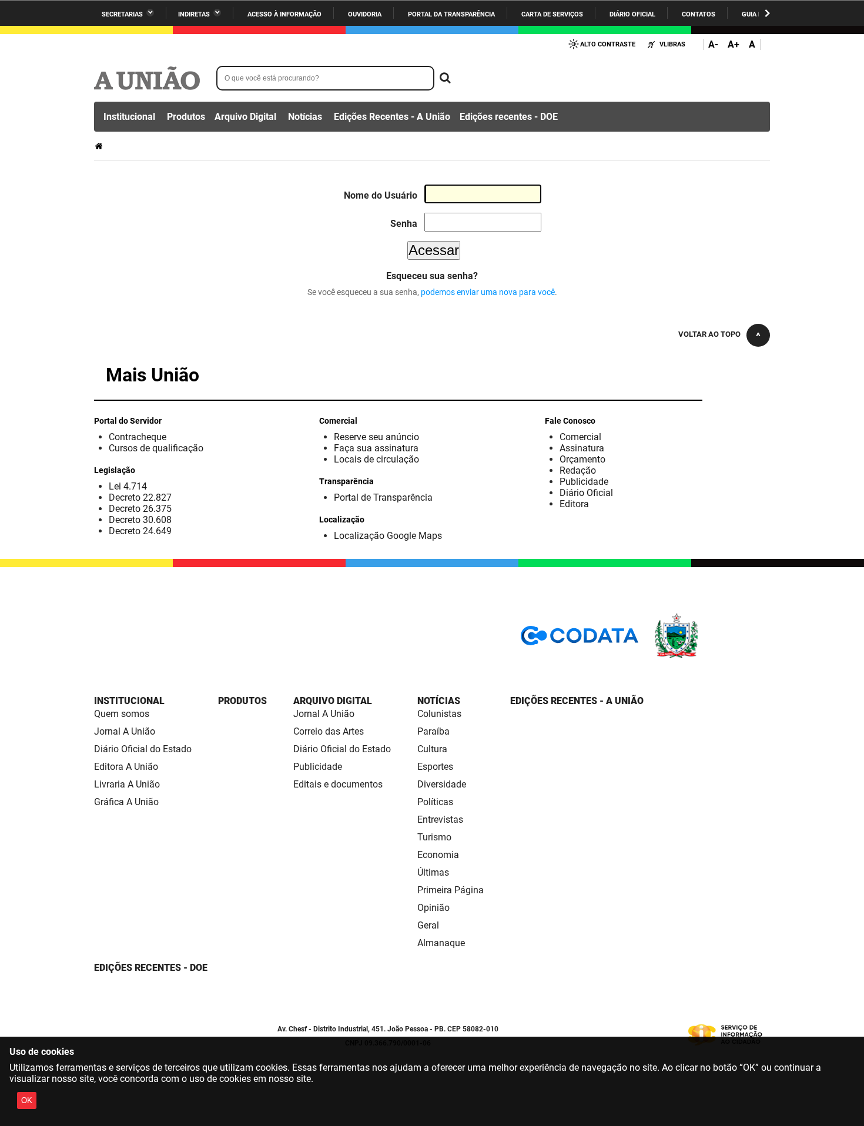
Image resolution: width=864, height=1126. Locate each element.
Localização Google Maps (388, 535)
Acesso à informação (284, 14)
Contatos (698, 14)
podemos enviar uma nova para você (488, 292)
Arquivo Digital (245, 116)
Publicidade (584, 481)
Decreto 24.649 (140, 531)
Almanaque (441, 943)
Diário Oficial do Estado (143, 749)
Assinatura (582, 448)
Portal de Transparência (383, 497)
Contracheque (137, 437)
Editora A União (126, 766)
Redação (578, 470)
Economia (438, 854)
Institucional (129, 116)
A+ (733, 44)
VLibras (672, 44)
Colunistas (439, 713)
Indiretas (194, 14)
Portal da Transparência (451, 14)
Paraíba (433, 731)
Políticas (435, 801)
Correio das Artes (328, 731)
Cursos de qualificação (156, 448)
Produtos (186, 116)
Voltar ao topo (709, 334)
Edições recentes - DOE (509, 116)
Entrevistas (440, 819)
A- (713, 44)
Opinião (433, 907)
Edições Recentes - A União (392, 116)
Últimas (433, 872)
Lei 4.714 (128, 486)
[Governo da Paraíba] (711, 656)
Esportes (435, 766)
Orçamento (582, 459)
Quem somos (121, 713)
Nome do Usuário (380, 195)
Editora (574, 504)
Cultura (432, 749)
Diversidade (441, 784)
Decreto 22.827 (140, 497)
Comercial (580, 437)
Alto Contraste (607, 44)
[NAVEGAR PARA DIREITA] (767, 13)
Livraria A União (127, 784)
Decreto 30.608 (140, 519)
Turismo (434, 837)
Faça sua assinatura (376, 448)
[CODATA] (579, 639)
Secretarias (122, 14)
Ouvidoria (364, 14)
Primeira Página (450, 890)
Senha (403, 223)
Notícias (305, 116)
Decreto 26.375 (140, 508)
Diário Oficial (632, 14)
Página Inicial (100, 146)
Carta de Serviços (552, 14)
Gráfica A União (126, 801)
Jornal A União (124, 731)
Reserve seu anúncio (376, 437)
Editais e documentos (338, 784)
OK (26, 1100)
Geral (428, 925)
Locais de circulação (376, 459)
